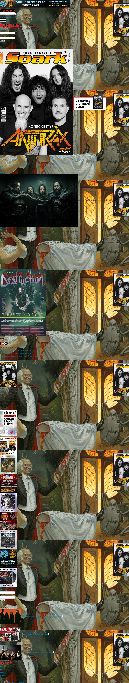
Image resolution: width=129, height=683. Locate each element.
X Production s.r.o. (20, 682)
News (1, 157)
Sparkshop (2, 171)
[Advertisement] (64, 256)
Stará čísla (2, 169)
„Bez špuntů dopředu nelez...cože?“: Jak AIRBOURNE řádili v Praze (37, 652)
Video (1, 160)
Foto (1, 159)
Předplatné (3, 671)
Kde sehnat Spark (4, 172)
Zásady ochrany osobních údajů (9, 165)
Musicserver (3, 675)
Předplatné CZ (3, 166)
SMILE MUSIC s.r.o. (9, 682)
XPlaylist (2, 678)
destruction (7, 227)
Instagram (6, 17)
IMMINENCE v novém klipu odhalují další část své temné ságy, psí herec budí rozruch (41, 616)
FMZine (2, 677)
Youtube (14, 17)
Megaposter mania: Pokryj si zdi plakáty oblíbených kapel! (34, 634)
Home (1, 156)
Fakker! (2, 672)
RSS (19, 17)
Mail (17, 17)
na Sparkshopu (14, 267)
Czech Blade (3, 674)
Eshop (10, 17)
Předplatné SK (3, 168)
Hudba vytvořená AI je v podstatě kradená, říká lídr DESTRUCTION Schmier (18, 352)
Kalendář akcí (3, 162)
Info (1, 163)
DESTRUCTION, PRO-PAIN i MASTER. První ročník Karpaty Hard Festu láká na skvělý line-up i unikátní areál (26, 355)
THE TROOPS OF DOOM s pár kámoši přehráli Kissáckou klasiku (15, 353)
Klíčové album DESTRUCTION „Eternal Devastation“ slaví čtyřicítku (16, 350)
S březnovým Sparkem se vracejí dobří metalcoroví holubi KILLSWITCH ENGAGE (19, 356)
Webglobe (2, 680)
